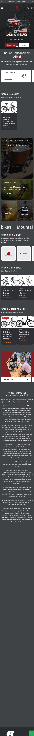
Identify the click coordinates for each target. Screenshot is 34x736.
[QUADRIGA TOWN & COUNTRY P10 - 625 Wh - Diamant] (9, 107)
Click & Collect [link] (24, 214)
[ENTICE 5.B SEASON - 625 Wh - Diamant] (9, 322)
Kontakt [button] (23, 45)
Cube (20, 329)
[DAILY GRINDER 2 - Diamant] (25, 280)
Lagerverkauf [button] (11, 45)
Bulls (5, 288)
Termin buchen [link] (8, 79)
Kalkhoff (6, 329)
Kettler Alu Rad (8, 115)
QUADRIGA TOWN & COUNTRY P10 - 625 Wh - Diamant (9, 120)
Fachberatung (9, 379)
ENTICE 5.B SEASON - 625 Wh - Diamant (7, 334)
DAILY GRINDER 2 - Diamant (25, 292)
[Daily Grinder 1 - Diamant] (9, 280)
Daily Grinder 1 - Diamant (8, 292)
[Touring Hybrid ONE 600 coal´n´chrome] (25, 322)
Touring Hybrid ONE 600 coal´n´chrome (24, 334)
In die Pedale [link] (7, 194)
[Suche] (28, 8)
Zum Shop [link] (8, 213)
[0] (31, 8)
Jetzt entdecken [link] (16, 150)
